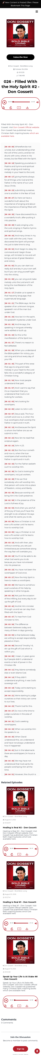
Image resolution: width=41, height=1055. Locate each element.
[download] (27, 107)
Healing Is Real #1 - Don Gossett (19, 902)
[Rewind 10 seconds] (3, 108)
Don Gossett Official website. (26, 127)
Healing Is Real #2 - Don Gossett (20, 827)
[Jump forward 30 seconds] (11, 108)
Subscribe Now (20, 57)
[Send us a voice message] (37, 1051)
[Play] (4, 102)
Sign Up (20, 1049)
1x (18, 107)
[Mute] (37, 102)
